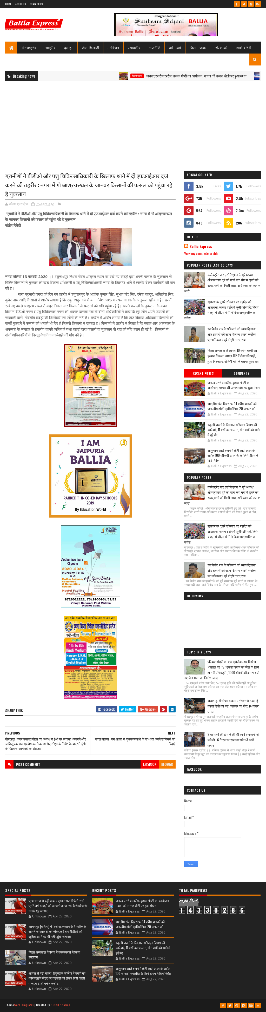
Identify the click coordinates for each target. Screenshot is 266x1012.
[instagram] (251, 4)
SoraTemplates (24, 1005)
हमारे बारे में (243, 47)
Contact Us (36, 4)
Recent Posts (203, 373)
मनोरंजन (113, 47)
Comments (241, 373)
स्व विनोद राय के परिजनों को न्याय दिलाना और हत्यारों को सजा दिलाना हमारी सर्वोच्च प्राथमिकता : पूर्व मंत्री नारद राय (232, 334)
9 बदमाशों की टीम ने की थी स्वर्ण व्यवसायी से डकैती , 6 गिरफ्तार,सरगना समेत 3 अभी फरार (233, 740)
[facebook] (237, 4)
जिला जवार (116, 76)
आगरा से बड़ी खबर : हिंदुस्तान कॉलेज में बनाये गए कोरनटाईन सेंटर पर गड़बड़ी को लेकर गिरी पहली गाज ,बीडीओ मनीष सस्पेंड (57, 978)
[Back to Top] (258, 1005)
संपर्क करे (221, 47)
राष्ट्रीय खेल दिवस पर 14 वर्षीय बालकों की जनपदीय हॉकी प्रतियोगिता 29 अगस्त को (232, 406)
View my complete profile (201, 253)
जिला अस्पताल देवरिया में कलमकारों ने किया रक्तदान (54, 954)
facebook (149, 764)
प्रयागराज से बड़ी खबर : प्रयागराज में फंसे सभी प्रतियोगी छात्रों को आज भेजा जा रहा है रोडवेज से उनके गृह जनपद (58, 905)
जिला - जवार (198, 47)
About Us (20, 4)
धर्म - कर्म (175, 47)
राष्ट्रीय (50, 47)
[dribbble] (237, 1005)
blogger (167, 764)
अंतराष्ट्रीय (29, 47)
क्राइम (68, 47)
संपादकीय (134, 47)
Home (8, 4)
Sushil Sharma (60, 1005)
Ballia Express (200, 246)
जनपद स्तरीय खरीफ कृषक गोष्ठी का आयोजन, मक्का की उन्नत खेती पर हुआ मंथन (175, 75)
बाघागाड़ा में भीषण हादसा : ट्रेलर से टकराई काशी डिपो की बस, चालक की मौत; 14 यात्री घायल (233, 706)
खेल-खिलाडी (90, 47)
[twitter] (244, 4)
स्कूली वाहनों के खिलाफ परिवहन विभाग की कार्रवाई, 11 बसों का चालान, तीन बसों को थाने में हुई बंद (234, 429)
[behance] (258, 4)
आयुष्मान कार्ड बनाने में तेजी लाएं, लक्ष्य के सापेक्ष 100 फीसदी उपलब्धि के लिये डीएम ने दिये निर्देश (233, 455)
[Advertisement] (133, 122)
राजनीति (154, 47)
